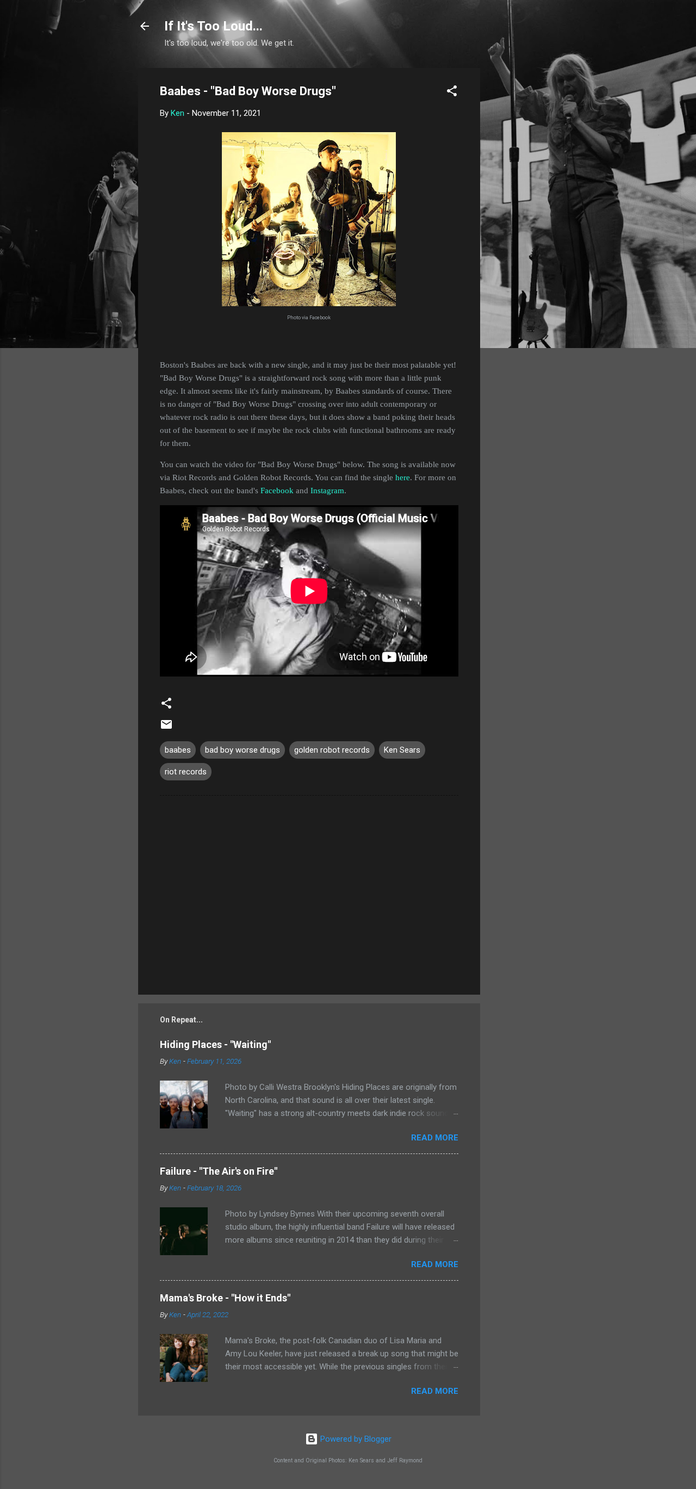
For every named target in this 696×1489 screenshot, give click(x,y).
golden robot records (332, 750)
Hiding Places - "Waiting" (215, 1044)
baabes (178, 750)
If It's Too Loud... (213, 26)
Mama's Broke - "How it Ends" (225, 1298)
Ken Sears (402, 750)
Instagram (327, 490)
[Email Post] (166, 728)
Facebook (277, 490)
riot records (186, 772)
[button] (451, 92)
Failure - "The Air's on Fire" (218, 1171)
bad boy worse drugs (242, 750)
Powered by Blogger (354, 1439)
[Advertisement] (523, 231)
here (402, 477)
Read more (434, 1138)
